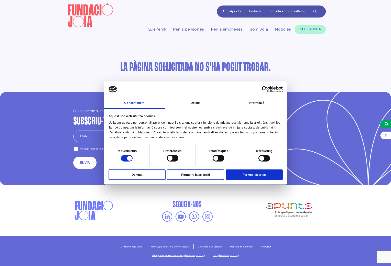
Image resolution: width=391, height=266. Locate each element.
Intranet (266, 247)
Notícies (283, 29)
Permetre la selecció (195, 174)
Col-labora (310, 29)
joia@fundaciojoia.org (226, 255)
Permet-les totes (254, 174)
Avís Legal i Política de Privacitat (170, 247)
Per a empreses (227, 29)
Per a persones (188, 29)
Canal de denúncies (210, 247)
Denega (137, 174)
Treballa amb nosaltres (286, 11)
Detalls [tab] (196, 102)
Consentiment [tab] (134, 102)
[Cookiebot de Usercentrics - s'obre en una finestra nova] (265, 89)
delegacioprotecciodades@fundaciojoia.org (178, 255)
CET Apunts (232, 11)
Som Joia (259, 29)
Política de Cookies (241, 247)
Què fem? (157, 29)
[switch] (172, 158)
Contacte (254, 11)
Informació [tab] (256, 102)
